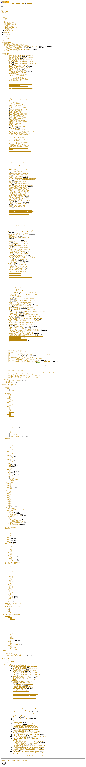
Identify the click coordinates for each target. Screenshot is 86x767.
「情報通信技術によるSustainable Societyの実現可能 (19, 217)
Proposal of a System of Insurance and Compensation (26, 742)
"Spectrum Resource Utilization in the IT (19, 227)
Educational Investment (13, 58)
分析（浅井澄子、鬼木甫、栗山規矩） (18, 115)
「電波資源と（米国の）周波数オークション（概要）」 (19, 203)
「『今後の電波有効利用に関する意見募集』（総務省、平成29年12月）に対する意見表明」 (25, 370)
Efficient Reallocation (14, 308)
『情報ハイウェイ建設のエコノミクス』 (16, 101)
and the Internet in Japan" (19, 737)
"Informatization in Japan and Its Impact (23, 684)
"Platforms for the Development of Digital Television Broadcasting (25, 282)
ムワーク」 (11, 149)
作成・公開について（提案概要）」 (15, 215)
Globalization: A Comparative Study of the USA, (20, 132)
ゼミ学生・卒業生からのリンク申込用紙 (16, 509)
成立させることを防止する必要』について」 (17, 192)
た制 (9, 195)
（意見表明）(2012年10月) (14, 343)
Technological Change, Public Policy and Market (20, 212)
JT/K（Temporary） (7, 38)
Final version (13, 128)
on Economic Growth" (18, 685)
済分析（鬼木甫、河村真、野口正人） (18, 110)
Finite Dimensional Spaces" (14, 56)
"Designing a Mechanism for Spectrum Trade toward (21, 307)
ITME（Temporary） (7, 34)
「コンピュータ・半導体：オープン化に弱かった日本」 (19, 183)
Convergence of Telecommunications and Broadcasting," (21, 231)
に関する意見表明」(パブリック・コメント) (17, 295)
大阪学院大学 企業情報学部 (9, 527)
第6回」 (10, 248)
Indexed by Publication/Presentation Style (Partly (20, 755)
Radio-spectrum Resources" (19, 740)
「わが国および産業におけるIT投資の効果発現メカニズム (19, 249)
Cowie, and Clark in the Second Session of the (20, 209)
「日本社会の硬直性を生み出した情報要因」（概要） (18, 171)
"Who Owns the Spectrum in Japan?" (17, 216)
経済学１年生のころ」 (12, 236)
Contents (18, 3)
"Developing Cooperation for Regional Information (21, 185)
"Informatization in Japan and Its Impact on (20, 81)
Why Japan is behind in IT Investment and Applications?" (22, 179)
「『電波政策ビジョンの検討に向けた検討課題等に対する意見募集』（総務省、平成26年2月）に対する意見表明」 (29, 354)
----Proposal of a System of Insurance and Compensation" (23, 290)
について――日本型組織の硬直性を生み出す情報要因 (18, 146)
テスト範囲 (11, 475)
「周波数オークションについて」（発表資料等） (18, 328)
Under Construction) (38, 755)
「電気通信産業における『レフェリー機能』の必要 (18, 93)
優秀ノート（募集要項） (14, 479)
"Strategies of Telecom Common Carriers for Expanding (22, 131)
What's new (5, 14)
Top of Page (3, 760)
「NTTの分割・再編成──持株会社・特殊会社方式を (18, 169)
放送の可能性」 (11, 263)
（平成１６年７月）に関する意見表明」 (16, 268)
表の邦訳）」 (11, 98)
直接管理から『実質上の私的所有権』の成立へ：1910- (19, 206)
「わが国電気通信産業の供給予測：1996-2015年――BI (18, 72)
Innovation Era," (13, 228)
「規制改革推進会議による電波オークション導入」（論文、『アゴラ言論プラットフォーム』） (25, 367)
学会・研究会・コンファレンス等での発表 (13, 380)
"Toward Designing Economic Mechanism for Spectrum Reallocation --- (25, 318)
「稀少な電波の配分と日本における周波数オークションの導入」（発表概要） (23, 335)
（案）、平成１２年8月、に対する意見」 (16, 196)
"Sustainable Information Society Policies (23, 700)
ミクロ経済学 (9, 468)
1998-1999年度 (10, 516)
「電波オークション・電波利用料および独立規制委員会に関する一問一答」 (22, 302)
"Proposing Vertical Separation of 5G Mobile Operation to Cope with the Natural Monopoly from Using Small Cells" (36, 371)
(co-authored (16, 691)
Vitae (7, 663)
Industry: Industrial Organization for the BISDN (20, 84)
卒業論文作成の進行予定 (13, 514)
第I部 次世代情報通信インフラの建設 (16, 102)
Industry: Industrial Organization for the (23, 687)
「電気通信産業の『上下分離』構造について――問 (18, 99)
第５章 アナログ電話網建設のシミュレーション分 (18, 112)
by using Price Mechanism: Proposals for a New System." (22, 257)
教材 (10, 391)
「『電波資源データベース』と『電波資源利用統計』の (19, 214)
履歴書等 (6, 18)
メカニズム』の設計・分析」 (14, 293)
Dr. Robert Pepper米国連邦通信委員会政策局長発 (19, 97)
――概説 (12, 108)
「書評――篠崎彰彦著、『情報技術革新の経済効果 (18, 259)
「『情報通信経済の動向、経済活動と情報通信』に (18, 91)
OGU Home (29, 3)
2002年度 (9, 418)
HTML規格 (6, 25)
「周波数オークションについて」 (14, 355)
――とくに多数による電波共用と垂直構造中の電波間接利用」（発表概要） (22, 351)
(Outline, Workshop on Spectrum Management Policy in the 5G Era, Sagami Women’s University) (31, 372)
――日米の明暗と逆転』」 (13, 260)
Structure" (11, 213)
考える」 (10, 201)
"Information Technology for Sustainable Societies (25, 697)
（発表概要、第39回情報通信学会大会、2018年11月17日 (19, 376)
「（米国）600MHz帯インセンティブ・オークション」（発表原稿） (20, 357)
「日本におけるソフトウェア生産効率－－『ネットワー (19, 193)
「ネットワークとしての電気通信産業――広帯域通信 (17, 74)
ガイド (4, 21)
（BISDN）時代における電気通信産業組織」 (16, 75)
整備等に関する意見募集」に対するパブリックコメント (18, 234)
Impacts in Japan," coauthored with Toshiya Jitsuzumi (26, 721)
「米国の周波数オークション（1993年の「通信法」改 (19, 153)
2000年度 (9, 425)
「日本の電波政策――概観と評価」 (15, 275)
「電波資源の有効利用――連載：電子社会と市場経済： (18, 247)
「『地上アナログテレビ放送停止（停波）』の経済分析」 (19, 296)
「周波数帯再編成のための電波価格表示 (15, 350)
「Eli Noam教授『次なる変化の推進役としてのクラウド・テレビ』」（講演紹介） (23, 353)
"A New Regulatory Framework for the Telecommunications (22, 164)
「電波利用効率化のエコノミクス (15, 338)
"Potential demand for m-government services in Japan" (26, 751)
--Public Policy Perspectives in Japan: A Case (24, 698)
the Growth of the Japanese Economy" (17, 66)
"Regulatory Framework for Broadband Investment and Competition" (24, 320)
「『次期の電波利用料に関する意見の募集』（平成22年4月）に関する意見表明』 (24, 314)
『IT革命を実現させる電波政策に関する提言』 (14, 47)
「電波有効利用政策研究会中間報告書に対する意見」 (18, 245)
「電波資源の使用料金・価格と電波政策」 (16, 255)
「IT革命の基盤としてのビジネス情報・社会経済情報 (18, 223)
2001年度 (9, 505)
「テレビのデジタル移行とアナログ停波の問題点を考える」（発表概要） (22, 309)
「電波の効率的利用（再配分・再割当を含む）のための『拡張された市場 (22, 292)
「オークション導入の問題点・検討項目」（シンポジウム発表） (20, 326)
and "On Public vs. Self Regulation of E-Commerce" (21, 167)
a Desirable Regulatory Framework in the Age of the (20, 230)
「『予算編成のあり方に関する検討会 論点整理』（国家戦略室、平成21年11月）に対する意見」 (27, 311)
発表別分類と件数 (9, 382)
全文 (9, 76)
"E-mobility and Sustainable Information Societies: (21, 239)
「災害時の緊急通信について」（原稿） (16, 341)
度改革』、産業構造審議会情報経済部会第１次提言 (19, 195)
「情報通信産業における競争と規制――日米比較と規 (18, 121)
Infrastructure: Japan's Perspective (17, 186)
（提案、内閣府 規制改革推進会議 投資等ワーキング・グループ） (21, 374)
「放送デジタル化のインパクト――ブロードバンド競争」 (19, 264)
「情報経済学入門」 (12, 125)
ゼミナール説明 (12, 513)
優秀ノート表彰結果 (13, 434)
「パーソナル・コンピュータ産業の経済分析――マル (17, 77)
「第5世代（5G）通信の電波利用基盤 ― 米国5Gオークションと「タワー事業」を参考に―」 (25, 375)
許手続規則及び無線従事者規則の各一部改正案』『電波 (19, 188)
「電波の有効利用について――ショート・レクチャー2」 (19, 253)
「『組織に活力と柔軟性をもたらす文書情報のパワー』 (19, 145)
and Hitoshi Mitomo (13, 222)
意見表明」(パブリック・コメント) (15, 337)
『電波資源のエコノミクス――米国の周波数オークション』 (19, 241)
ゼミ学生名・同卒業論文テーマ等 (15, 515)
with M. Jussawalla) (24, 691)
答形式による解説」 (12, 100)
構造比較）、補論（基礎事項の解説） (15, 80)
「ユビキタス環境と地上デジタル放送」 (16, 261)
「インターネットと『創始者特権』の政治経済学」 (18, 126)
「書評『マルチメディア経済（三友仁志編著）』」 (18, 137)
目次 (3, 13)
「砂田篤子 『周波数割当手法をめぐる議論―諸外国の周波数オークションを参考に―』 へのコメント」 (27, 377)
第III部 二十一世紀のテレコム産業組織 (17, 104)
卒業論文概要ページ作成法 (16, 520)
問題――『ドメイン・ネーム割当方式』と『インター (18, 143)
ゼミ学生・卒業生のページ (12, 508)
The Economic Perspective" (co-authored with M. (20, 89)
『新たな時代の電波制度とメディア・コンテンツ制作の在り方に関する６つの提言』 (21, 46)
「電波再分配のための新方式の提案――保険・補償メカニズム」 (20, 271)
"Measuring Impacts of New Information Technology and (21, 65)
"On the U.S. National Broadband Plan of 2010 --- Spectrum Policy (25, 316)
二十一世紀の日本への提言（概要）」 (15, 224)
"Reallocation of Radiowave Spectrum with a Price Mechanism (23, 289)
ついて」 (10, 135)
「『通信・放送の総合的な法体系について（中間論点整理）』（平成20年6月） (23, 294)
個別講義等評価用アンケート (15, 654)
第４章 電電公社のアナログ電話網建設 (16, 111)
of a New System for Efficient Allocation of (24, 739)
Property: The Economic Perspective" (22, 690)
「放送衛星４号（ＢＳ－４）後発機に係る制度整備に (18, 134)
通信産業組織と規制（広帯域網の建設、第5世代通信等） (14, 44)
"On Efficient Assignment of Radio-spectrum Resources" (22, 279)
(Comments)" (11, 317)
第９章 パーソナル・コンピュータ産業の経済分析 (18, 117)
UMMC (4, 40)
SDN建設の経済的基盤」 (12, 73)
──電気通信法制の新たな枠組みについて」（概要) (17, 174)
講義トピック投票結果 (14, 647)
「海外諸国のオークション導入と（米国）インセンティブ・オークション (21, 360)
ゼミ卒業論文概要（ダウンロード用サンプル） (20, 521)
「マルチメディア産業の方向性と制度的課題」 (17, 129)
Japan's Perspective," (14, 240)
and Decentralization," (17, 680)
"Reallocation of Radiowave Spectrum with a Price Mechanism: (28, 741)
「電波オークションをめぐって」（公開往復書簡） (18, 340)
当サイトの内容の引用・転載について (11, 23)
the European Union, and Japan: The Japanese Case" (21, 133)
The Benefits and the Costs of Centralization (19, 68)
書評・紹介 (8, 381)
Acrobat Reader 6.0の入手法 (11, 27)
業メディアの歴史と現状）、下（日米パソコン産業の (18, 79)
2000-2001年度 (10, 510)
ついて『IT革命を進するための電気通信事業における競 (19, 198)
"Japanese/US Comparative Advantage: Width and (20, 151)
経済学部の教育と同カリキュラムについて (15, 655)
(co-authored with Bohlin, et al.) (17, 159)
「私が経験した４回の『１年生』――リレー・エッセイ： (19, 235)
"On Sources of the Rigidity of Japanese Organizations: (22, 178)
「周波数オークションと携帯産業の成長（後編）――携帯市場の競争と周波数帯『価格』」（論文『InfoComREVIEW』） (30, 361)
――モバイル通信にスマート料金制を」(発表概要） (18, 339)
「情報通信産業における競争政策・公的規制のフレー (18, 148)
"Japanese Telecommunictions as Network (22, 686)
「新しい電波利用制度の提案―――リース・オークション (19, 243)
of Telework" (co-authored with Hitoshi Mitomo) (20, 156)
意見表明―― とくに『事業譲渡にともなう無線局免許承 (19, 190)
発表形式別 (6, 379)
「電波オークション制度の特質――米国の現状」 (17, 120)
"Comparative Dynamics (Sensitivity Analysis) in (20, 59)
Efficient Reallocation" (19, 744)
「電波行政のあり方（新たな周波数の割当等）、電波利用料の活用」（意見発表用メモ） (25, 330)
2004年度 (9, 410)
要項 (10, 389)
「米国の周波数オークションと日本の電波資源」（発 (18, 181)
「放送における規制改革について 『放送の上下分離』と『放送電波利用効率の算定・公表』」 (25, 373)
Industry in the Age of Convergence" (17, 165)
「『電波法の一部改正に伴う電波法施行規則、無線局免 (19, 187)
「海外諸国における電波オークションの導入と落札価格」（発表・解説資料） (23, 324)
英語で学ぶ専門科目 (9, 482)
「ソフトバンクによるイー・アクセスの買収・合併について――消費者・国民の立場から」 (25, 342)
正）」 (10, 154)
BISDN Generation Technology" (20, 688)
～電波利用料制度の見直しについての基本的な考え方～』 (19, 267)
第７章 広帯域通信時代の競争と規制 (16, 116)
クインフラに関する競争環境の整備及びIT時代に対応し (19, 194)
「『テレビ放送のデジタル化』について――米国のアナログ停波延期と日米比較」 (23, 298)
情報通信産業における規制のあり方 (10, 43)
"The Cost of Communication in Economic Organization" (21, 61)
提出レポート (11, 572)
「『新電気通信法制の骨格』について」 (16, 202)
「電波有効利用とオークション (14, 352)
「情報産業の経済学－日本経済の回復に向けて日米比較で (19, 200)
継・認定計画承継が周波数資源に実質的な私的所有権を (19, 191)
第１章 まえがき (12, 106)
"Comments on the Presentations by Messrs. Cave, (20, 208)
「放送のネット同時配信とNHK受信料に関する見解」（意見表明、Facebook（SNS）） (24, 365)
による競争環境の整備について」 (15, 252)
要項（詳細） (12, 390)
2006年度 (9, 402)
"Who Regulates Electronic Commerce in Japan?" (20, 166)
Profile (6, 662)
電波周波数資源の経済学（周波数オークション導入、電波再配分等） (16, 45)
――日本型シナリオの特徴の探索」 (15, 250)
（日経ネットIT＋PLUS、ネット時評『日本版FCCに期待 (18, 303)
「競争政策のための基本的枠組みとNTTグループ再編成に (19, 197)
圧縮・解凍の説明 (8, 28)
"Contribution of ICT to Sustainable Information (21, 219)
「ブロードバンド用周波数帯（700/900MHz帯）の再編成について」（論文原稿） (24, 329)
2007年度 (9, 398)
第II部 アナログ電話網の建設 (15, 103)
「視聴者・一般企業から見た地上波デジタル (17, 262)
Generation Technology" (14, 85)
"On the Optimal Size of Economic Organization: (19, 67)
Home (23, 3)
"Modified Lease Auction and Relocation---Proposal (25, 738)
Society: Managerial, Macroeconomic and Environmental (26, 720)
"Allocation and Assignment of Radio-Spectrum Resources (22, 256)
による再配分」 (11, 244)
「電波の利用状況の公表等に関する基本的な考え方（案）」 (20, 237)
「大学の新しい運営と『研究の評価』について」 (18, 269)
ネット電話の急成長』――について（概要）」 (17, 144)
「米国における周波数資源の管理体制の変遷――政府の (19, 205)
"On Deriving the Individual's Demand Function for (20, 57)
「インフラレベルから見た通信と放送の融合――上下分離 (19, 251)
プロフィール (5, 17)
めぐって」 (11, 170)
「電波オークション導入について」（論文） (17, 327)
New (13, 3)
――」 (9, 147)
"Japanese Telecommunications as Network (18, 83)
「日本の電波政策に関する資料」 (15, 273)
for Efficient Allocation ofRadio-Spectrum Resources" (23, 285)
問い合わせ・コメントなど (9, 22)
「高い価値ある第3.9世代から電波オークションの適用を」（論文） (21, 333)
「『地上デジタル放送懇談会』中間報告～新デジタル (18, 139)
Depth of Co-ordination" (15, 152)
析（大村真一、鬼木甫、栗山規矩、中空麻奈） (19, 113)
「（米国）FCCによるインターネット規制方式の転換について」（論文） (21, 356)
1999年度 (9, 429)
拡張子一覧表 (7, 29)
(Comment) (11, 321)
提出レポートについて (14, 644)
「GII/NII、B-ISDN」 (13, 124)
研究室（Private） (6, 32)
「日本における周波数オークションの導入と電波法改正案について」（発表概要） (24, 334)
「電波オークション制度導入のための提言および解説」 (19, 313)
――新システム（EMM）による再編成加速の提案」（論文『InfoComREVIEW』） (24, 349)
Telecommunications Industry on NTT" (17, 71)
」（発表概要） (22, 352)
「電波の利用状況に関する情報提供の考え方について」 (19, 225)
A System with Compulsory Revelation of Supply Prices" (21, 319)
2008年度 (9, 388)
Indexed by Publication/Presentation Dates (18, 665)
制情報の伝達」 (11, 122)
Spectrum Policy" (13, 280)
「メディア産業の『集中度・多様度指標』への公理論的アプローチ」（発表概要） (24, 305)
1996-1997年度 (10, 523)
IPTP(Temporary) (6, 36)
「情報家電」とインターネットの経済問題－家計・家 (18, 176)
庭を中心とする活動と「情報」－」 (15, 177)
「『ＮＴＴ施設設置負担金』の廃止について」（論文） (19, 287)
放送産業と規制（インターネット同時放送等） (12, 48)
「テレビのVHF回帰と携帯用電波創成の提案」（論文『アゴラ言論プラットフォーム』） (24, 359)
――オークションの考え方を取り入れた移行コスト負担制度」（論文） (21, 332)
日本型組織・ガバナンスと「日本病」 (11, 50)
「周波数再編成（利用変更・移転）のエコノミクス (18, 331)
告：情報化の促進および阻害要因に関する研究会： (18, 96)
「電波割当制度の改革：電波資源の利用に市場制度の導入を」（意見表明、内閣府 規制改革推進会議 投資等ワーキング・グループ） (32, 369)
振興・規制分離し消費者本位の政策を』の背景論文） (18, 304)
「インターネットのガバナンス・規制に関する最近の (18, 142)
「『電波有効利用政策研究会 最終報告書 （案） (18, 266)
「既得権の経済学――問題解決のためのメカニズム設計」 (19, 286)
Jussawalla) (12, 90)
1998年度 (9, 432)
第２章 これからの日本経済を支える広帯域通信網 (18, 107)
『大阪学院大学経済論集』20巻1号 (15, 288)
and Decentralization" (13, 69)
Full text (12, 127)
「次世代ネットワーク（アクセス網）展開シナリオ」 (18, 162)
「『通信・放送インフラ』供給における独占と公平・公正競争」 (20, 277)
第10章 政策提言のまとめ (14, 119)
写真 (5, 19)
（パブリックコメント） (13, 312)
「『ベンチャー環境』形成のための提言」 (16, 160)
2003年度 (9, 414)
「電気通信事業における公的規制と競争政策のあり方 (18, 173)
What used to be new (7, 15)
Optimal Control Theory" (13, 60)
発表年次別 (6, 54)
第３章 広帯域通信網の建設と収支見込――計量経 (18, 109)
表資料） (10, 182)
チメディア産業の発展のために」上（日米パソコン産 (18, 78)
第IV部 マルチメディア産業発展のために (17, 105)
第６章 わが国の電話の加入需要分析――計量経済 (18, 114)
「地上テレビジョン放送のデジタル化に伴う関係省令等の (19, 233)
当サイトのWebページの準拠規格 (10, 24)
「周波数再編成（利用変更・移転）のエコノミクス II (19, 348)
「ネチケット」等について (8, 30)
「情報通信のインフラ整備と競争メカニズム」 (17, 123)
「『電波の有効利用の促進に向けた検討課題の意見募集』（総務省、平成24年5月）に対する (26, 336)
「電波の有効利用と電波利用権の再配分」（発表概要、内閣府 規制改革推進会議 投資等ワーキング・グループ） (29, 368)
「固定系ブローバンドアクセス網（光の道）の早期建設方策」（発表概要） (22, 322)
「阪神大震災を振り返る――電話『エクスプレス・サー (18, 86)
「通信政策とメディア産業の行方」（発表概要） (18, 345)
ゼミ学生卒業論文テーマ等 (15, 524)
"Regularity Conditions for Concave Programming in (20, 55)
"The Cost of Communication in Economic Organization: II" (22, 63)
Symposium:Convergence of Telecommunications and (20, 210)
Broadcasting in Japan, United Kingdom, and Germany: (21, 211)
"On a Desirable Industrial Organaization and (20, 229)
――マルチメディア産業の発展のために (18, 118)
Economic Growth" (13, 82)
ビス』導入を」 (11, 87)
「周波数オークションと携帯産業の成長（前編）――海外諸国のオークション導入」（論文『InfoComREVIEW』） (29, 358)
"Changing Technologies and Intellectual (23, 689)
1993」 (10, 207)
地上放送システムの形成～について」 (15, 140)
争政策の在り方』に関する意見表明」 (15, 199)
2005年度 (9, 406)
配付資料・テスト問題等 (14, 436)
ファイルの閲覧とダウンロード (9, 26)
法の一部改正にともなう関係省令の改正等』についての (19, 189)
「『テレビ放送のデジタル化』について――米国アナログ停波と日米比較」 (22, 300)
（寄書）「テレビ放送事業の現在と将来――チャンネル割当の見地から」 (19, 49)
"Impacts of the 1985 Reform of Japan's (18, 70)
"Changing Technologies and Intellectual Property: (21, 88)
